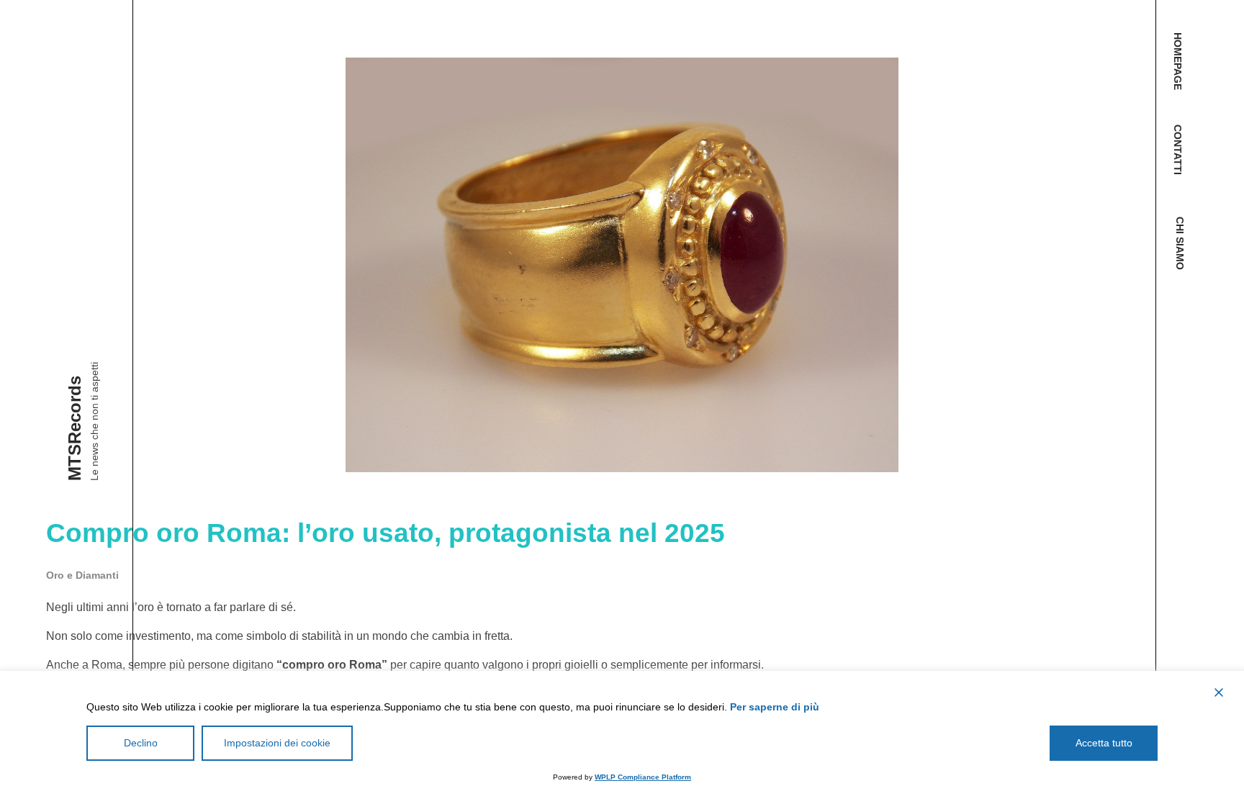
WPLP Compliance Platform (643, 777)
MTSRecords (74, 428)
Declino (141, 743)
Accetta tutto (1104, 743)
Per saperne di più (774, 707)
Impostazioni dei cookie (277, 743)
